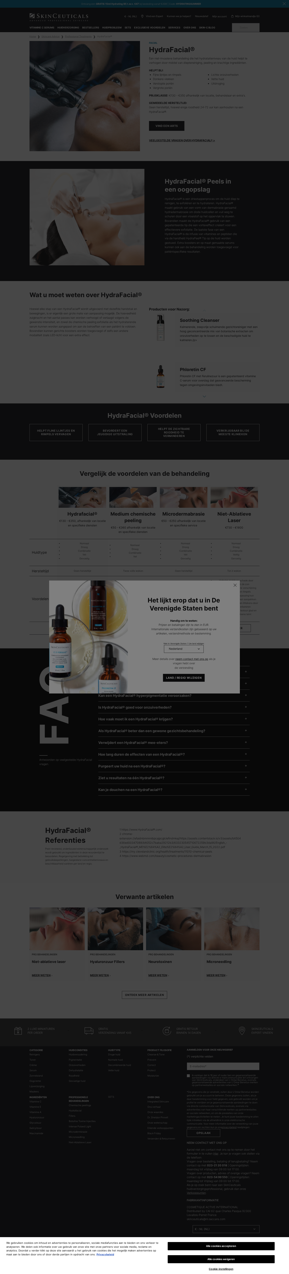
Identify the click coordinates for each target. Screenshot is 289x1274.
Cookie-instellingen (221, 1268)
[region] (144, 1255)
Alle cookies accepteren (221, 1246)
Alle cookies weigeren (221, 1259)
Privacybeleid (105, 1254)
